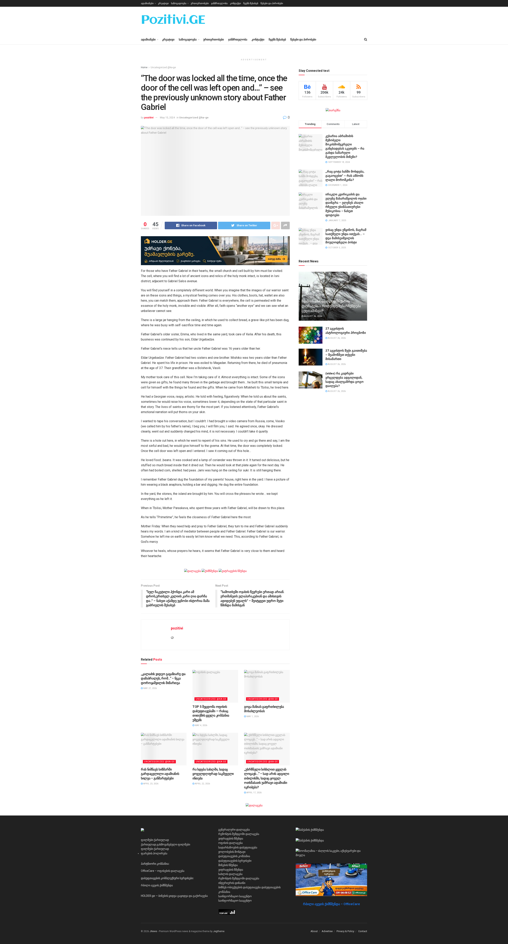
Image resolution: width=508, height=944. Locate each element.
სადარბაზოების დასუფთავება (237, 847)
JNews (153, 931)
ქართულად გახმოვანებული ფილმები (165, 844)
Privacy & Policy (345, 931)
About (314, 931)
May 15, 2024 (167, 117)
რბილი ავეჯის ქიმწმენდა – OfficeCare (331, 904)
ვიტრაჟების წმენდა (230, 838)
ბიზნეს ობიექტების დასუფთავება (239, 887)
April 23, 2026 (150, 783)
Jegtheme (218, 931)
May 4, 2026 (200, 725)
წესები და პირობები (272, 3)
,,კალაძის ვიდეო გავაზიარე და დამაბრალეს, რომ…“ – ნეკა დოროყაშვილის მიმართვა (163, 678)
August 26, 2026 (312, 316)
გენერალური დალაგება (234, 829)
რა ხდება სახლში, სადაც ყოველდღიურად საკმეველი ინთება (213, 773)
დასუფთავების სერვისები (234, 860)
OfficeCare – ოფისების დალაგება (162, 870)
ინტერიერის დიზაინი (231, 883)
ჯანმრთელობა (219, 3)
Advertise (327, 931)
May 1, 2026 (252, 716)
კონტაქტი (235, 3)
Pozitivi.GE (173, 21)
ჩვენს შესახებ (250, 3)
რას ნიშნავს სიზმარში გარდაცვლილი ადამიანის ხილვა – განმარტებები (160, 773)
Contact (362, 931)
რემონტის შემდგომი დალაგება (238, 834)
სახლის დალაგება (230, 874)
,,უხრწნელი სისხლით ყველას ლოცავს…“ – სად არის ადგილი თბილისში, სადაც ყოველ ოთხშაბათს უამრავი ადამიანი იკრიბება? (266, 778)
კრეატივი (163, 3)
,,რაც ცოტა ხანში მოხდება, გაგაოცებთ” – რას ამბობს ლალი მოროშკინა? (344, 176)
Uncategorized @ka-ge (163, 67)
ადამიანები (147, 3)
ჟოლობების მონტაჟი (231, 851)
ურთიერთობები (200, 3)
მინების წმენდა (228, 865)
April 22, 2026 (202, 783)
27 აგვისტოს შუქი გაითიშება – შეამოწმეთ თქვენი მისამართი (346, 355)
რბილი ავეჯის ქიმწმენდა (157, 885)
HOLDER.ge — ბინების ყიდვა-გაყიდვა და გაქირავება (174, 895)
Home (144, 67)
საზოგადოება (178, 3)
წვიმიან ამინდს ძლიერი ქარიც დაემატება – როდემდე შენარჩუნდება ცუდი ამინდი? (331, 306)
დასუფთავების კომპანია (234, 856)
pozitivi (149, 117)
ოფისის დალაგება (230, 842)
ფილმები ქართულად (155, 839)
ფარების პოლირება (154, 853)
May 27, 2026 (150, 688)
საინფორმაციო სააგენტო (235, 896)
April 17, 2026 (254, 792)
